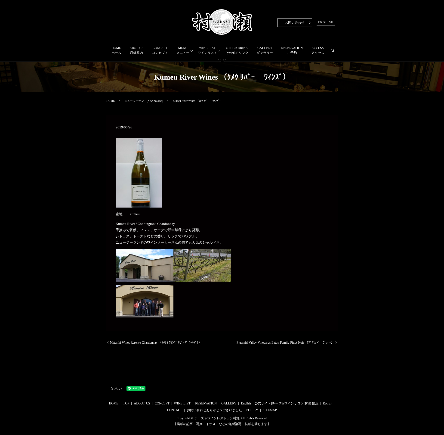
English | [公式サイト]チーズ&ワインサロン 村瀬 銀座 (279, 403)
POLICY (252, 410)
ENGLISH (326, 22)
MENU (182, 50)
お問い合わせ (294, 22)
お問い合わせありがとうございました (214, 410)
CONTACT (174, 410)
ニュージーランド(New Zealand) (143, 101)
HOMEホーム (116, 50)
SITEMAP (270, 410)
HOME (110, 101)
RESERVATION (292, 50)
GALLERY (265, 50)
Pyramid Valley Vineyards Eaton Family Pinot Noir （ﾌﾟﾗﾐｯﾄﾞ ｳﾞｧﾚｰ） (285, 342)
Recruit (327, 403)
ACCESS (317, 50)
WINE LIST (207, 50)
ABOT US (136, 50)
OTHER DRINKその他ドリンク (237, 50)
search (335, 52)
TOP (126, 403)
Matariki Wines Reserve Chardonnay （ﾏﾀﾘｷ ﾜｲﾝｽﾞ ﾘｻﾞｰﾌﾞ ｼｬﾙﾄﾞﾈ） (156, 342)
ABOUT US (142, 403)
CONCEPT (160, 50)
